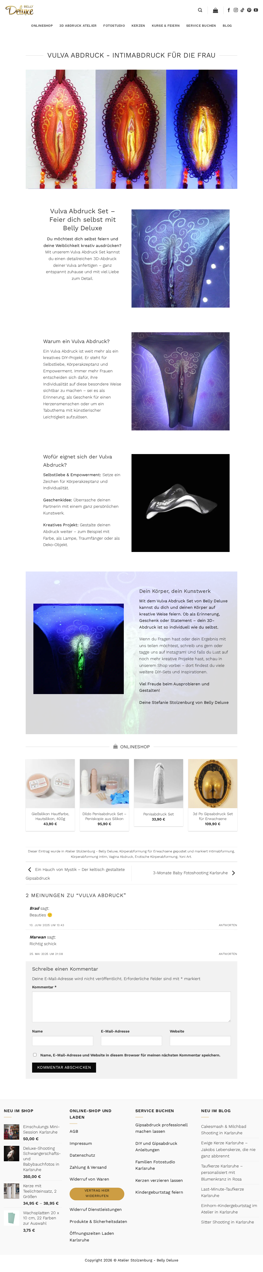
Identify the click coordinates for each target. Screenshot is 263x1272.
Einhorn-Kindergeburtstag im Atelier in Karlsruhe (229, 1209)
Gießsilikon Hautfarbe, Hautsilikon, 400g (50, 816)
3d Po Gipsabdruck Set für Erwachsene (213, 816)
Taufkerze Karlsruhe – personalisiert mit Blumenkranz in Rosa (222, 1173)
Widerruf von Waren (89, 1179)
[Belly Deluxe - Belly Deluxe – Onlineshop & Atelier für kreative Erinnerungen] (20, 10)
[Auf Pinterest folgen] (249, 10)
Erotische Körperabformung (156, 857)
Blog (227, 25)
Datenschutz (82, 1155)
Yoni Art (185, 857)
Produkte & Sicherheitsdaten (98, 1221)
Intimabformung (221, 851)
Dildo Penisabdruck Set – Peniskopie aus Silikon (104, 816)
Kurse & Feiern (166, 25)
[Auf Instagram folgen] (236, 10)
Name (37, 1031)
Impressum (81, 1143)
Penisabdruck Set (158, 814)
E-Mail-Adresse (115, 1031)
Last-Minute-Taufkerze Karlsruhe (222, 1192)
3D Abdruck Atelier (78, 25)
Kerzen (138, 25)
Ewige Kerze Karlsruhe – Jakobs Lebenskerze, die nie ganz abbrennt (228, 1149)
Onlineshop (42, 25)
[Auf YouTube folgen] (256, 10)
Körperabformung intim (89, 857)
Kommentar (44, 987)
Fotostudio (114, 25)
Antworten (228, 925)
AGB (74, 1131)
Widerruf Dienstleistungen (96, 1209)
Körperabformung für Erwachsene (145, 851)
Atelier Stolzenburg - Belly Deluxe (91, 851)
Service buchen (201, 25)
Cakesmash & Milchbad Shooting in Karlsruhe (223, 1130)
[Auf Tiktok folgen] (242, 10)
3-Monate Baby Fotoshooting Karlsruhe (191, 872)
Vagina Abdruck (121, 857)
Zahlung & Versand (88, 1167)
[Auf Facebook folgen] (229, 10)
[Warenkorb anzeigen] (215, 10)
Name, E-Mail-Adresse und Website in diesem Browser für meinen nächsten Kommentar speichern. (130, 1055)
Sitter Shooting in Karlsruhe (227, 1222)
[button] (200, 10)
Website (177, 1031)
